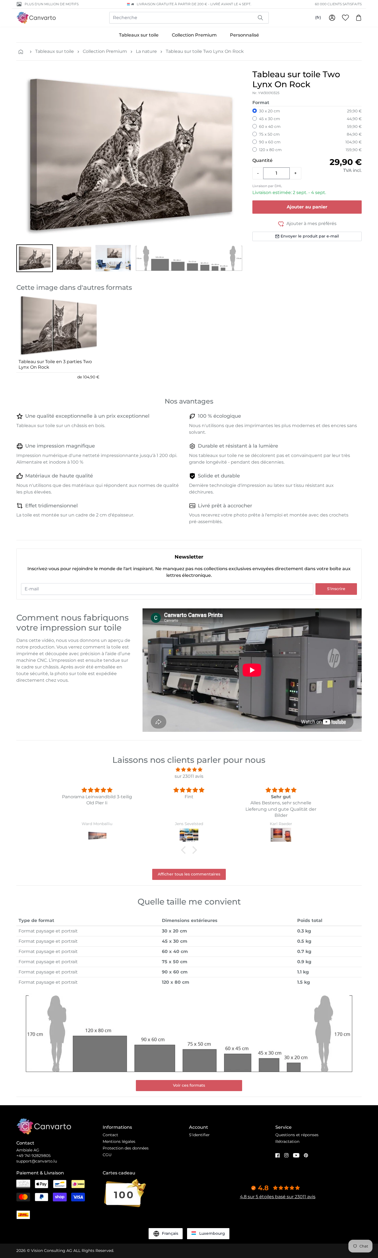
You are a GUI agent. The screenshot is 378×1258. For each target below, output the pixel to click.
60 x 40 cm (270, 126)
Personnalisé (244, 35)
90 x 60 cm (270, 142)
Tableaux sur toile (139, 35)
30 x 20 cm (269, 111)
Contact (110, 1134)
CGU (107, 1154)
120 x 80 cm (270, 149)
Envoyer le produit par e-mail (310, 236)
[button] (34, 258)
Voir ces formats (189, 1085)
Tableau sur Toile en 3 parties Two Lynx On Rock (55, 364)
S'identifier (199, 1134)
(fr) (318, 17)
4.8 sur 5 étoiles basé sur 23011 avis (277, 1196)
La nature (146, 51)
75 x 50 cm (269, 134)
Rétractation (287, 1141)
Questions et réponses (297, 1134)
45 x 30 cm (269, 118)
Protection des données (126, 1148)
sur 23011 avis (189, 776)
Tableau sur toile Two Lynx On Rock (205, 51)
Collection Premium (194, 35)
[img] (189, 769)
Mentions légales (119, 1141)
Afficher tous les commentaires (189, 874)
